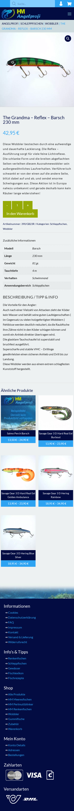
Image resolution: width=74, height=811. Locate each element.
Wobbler (51, 23)
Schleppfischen (31, 23)
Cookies (13, 612)
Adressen (14, 750)
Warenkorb (15, 728)
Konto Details (16, 745)
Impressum (15, 627)
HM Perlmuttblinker (20, 704)
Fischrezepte (16, 678)
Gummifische (16, 719)
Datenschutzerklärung (22, 617)
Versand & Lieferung (20, 637)
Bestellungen (16, 755)
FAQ (11, 622)
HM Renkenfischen (20, 709)
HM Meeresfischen (20, 699)
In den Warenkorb (20, 213)
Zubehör (13, 724)
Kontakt (13, 632)
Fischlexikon (16, 673)
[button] (68, 38)
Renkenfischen (17, 658)
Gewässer (14, 668)
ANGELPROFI (10, 23)
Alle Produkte (16, 694)
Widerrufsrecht (17, 642)
